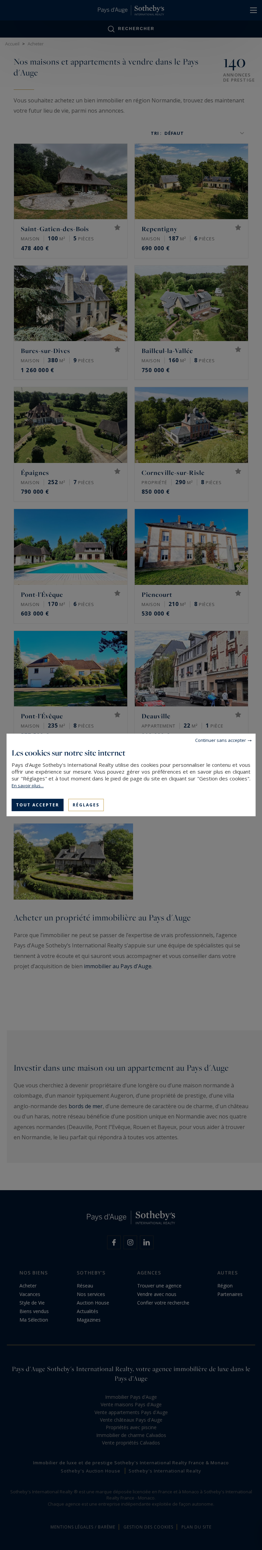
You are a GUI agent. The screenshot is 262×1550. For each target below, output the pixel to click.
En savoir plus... (28, 786)
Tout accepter (37, 805)
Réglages (86, 805)
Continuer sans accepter (220, 740)
